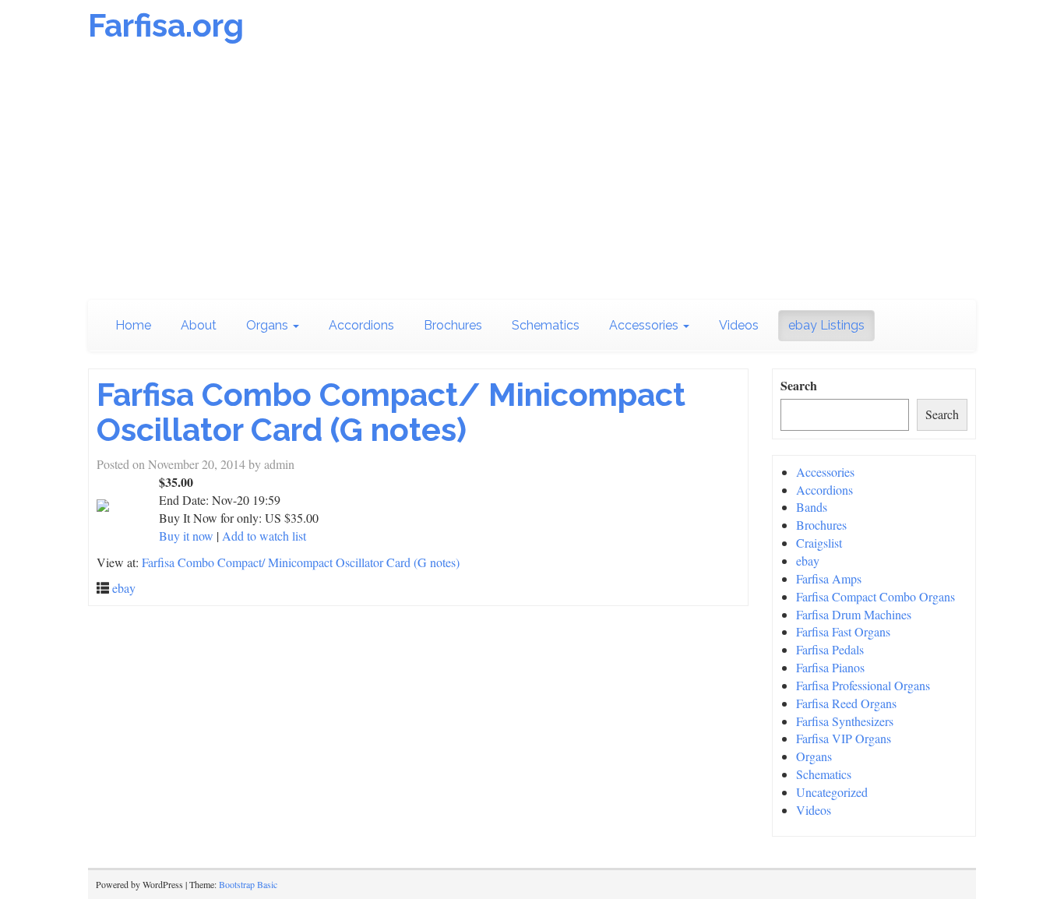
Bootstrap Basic (248, 884)
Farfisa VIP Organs (843, 738)
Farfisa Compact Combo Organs (875, 596)
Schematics (546, 325)
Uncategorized (832, 792)
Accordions (361, 325)
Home (133, 325)
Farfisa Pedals (830, 649)
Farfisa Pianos (830, 667)
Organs (268, 325)
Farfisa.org (166, 25)
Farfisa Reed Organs (846, 703)
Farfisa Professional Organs (863, 685)
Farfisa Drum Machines (853, 614)
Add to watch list (264, 535)
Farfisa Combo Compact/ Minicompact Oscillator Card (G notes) (391, 412)
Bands (811, 507)
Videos (739, 325)
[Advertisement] (532, 175)
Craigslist (819, 542)
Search (798, 385)
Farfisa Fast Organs (843, 631)
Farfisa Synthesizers (844, 721)
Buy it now (186, 535)
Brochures (453, 325)
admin (279, 464)
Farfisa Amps (828, 578)
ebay (124, 588)
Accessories (645, 325)
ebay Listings (826, 325)
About (199, 325)
